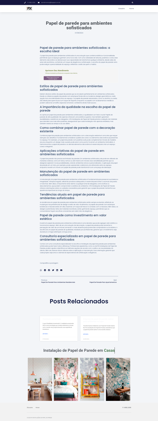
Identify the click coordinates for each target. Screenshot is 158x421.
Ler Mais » (45, 333)
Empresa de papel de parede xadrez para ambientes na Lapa (98, 320)
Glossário (121, 8)
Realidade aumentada (52, 319)
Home (131, 8)
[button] (132, 2)
